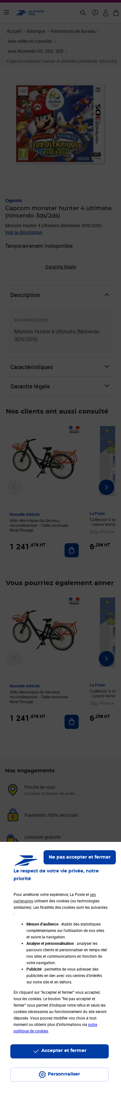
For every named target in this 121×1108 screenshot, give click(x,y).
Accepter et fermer (63, 1050)
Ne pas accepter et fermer (80, 857)
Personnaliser (64, 1074)
